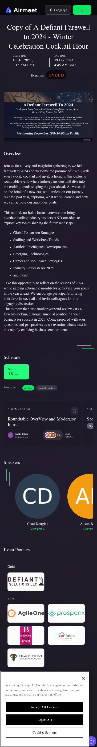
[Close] (83, 678)
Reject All (44, 719)
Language (60, 10)
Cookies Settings (44, 732)
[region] (44, 709)
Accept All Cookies (45, 707)
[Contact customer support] (91, 741)
